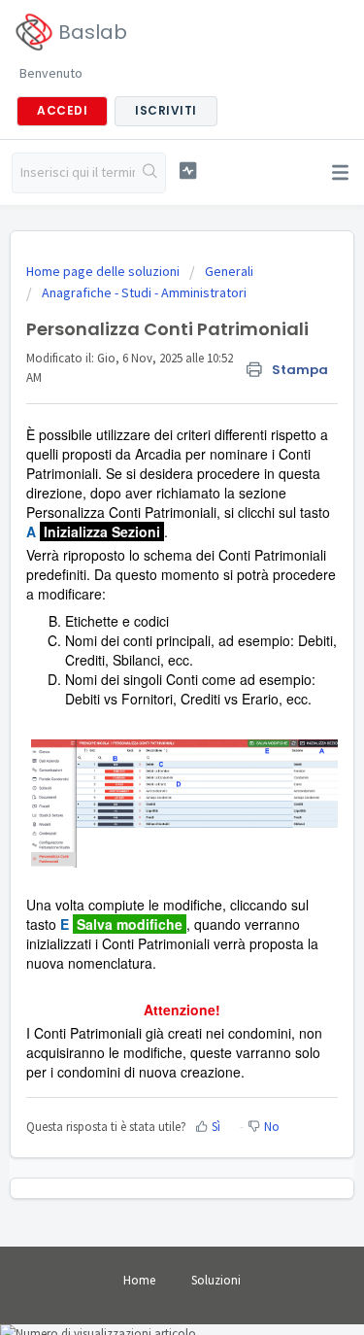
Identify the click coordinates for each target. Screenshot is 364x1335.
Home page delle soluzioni (104, 271)
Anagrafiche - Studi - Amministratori (144, 292)
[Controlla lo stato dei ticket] (188, 170)
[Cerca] (150, 173)
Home (139, 1280)
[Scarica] (146, 659)
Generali (229, 271)
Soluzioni (216, 1280)
